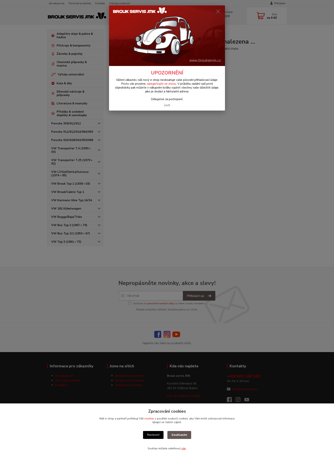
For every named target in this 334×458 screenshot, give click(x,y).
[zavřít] (218, 11)
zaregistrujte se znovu (161, 84)
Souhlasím (179, 435)
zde (183, 448)
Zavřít (167, 104)
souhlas (149, 418)
